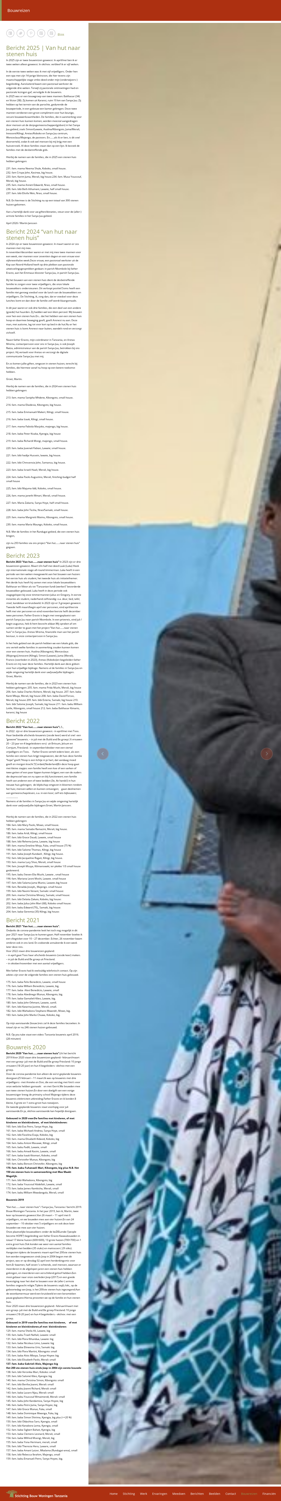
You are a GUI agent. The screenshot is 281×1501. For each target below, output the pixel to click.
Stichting (129, 1494)
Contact (230, 1494)
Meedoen (178, 1494)
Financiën (269, 1494)
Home (114, 1494)
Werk (143, 1494)
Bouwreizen (249, 1494)
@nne (61, 34)
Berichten (197, 1494)
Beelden (214, 1494)
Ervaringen (159, 1494)
